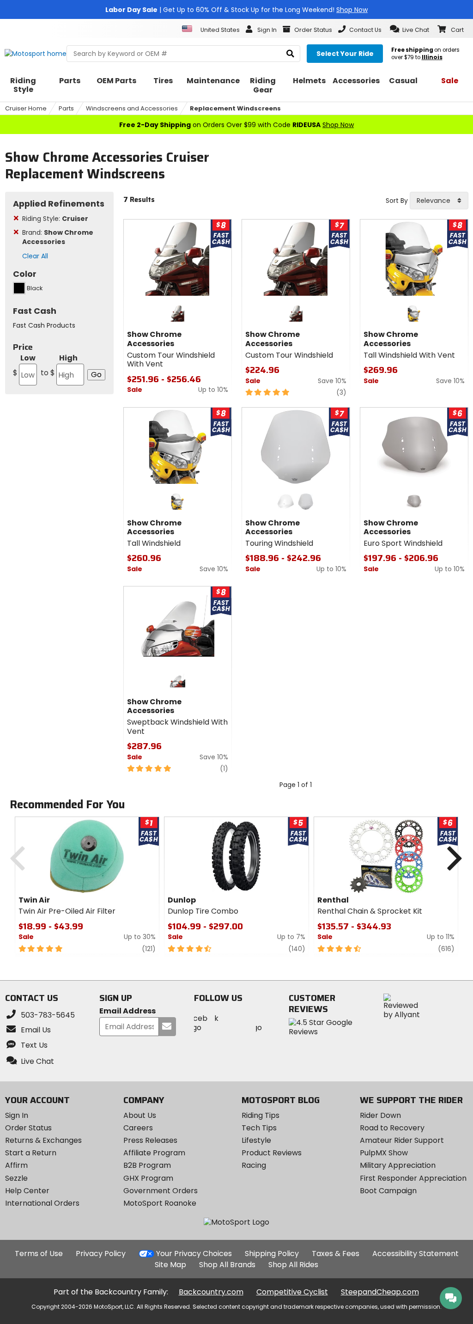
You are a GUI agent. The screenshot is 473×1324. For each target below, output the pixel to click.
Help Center (27, 1190)
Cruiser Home (26, 108)
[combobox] (439, 200)
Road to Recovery (392, 1128)
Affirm (16, 1165)
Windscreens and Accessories (132, 108)
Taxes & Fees (335, 1253)
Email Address (127, 1011)
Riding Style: (55, 218)
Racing (254, 1165)
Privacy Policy (101, 1253)
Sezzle (16, 1178)
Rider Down (380, 1115)
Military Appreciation (398, 1165)
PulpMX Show (384, 1152)
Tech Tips (259, 1128)
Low (24, 365)
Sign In (16, 1115)
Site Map (170, 1264)
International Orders (42, 1203)
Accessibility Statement (415, 1253)
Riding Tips (260, 1115)
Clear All (35, 256)
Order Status (28, 1128)
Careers (138, 1128)
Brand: (57, 237)
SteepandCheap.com (380, 1292)
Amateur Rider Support (402, 1140)
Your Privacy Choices (194, 1253)
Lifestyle (256, 1140)
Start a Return (30, 1152)
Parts (66, 108)
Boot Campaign (388, 1190)
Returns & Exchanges (43, 1140)
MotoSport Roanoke (159, 1203)
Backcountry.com (211, 1292)
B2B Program (147, 1165)
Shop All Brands (227, 1264)
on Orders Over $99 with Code (236, 124)
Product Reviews (272, 1152)
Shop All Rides (293, 1264)
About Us (139, 1115)
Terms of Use (39, 1253)
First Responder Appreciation (413, 1178)
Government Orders (160, 1190)
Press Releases (150, 1140)
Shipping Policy (272, 1253)
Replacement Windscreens (235, 108)
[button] (409, 29)
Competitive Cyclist (292, 1292)
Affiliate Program (154, 1152)
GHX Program (148, 1178)
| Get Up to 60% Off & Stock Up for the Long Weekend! (236, 9)
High (59, 365)
